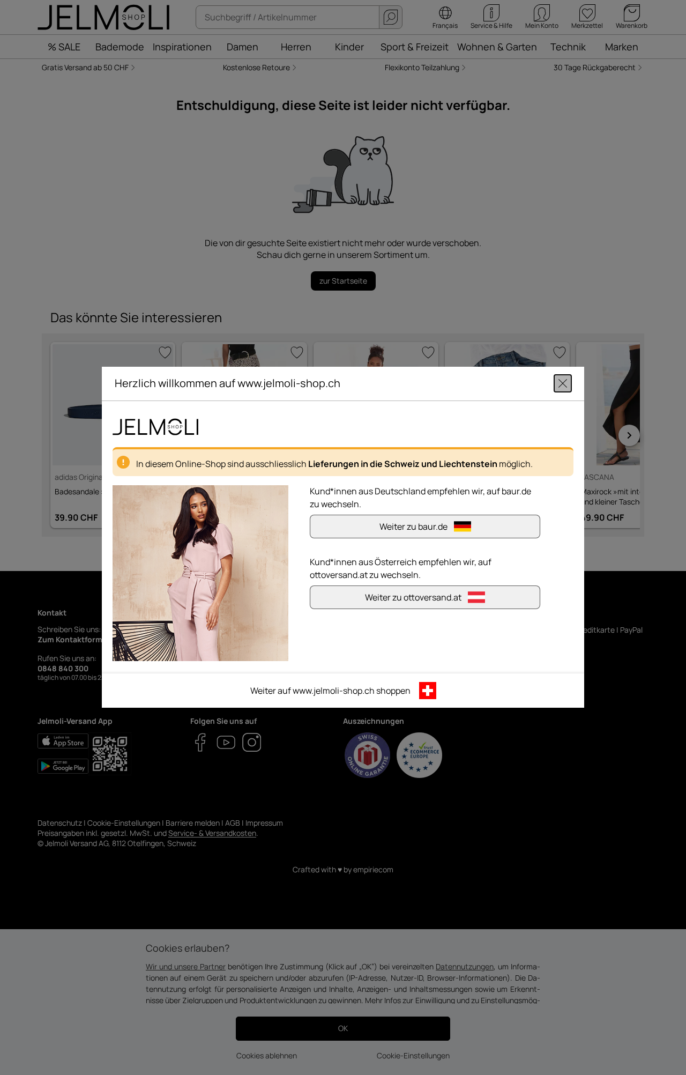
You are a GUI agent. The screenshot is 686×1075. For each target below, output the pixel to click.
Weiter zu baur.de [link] (413, 527)
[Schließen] (562, 383)
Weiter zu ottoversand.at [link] (413, 598)
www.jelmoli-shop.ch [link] (334, 691)
